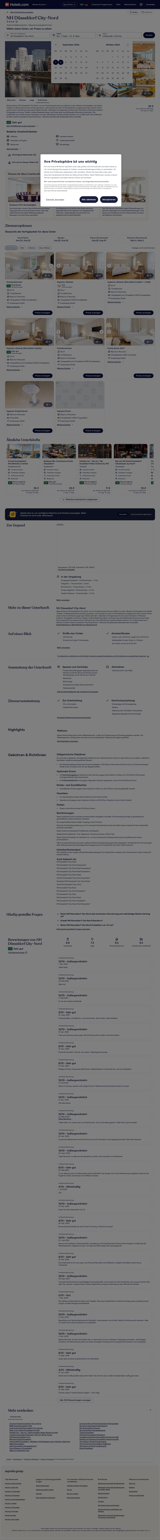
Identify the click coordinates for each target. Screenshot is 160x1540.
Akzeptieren (109, 199)
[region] (81, 180)
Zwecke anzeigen (55, 199)
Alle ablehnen (89, 199)
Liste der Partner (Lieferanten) (55, 191)
